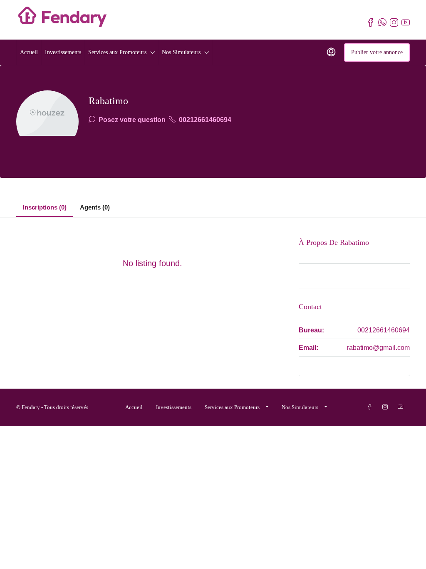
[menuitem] (331, 52)
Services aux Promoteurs (117, 52)
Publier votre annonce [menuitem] (377, 52)
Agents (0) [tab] (95, 207)
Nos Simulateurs (181, 52)
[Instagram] (386, 407)
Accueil (29, 52)
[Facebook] (371, 407)
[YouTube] (402, 407)
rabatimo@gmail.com (378, 347)
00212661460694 (204, 119)
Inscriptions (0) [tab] (45, 207)
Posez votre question (131, 119)
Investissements (63, 52)
